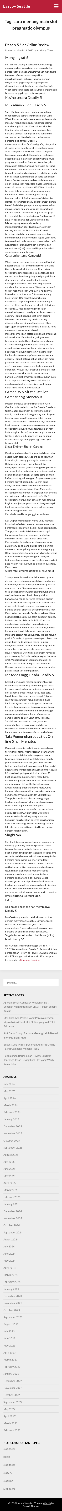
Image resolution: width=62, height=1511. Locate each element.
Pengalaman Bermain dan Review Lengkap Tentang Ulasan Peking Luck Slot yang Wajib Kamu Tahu (28, 1060)
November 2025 (12, 1133)
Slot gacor (9, 1488)
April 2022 (9, 1416)
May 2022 (9, 1409)
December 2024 (12, 1211)
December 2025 (12, 1126)
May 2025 (9, 1175)
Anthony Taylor (45, 50)
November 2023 (12, 1302)
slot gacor (9, 1448)
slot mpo (8, 1480)
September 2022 (12, 1402)
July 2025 (9, 1161)
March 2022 (10, 1423)
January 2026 (11, 1119)
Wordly (47, 1503)
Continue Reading (30, 959)
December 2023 (12, 1295)
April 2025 (9, 1182)
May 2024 (9, 1260)
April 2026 (9, 1098)
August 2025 (10, 1154)
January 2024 (11, 1288)
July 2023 (9, 1331)
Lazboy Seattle (16, 6)
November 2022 (12, 1387)
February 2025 (11, 1197)
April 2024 (9, 1267)
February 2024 (11, 1281)
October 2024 (11, 1225)
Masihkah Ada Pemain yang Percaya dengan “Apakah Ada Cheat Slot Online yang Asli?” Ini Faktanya (29, 1022)
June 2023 (9, 1338)
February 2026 (11, 1112)
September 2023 (12, 1317)
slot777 (8, 1472)
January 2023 (11, 1373)
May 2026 (9, 1091)
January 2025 (11, 1204)
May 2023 (9, 1345)
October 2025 (11, 1140)
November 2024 (12, 1218)
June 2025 (9, 1168)
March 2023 (10, 1359)
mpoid (6, 1456)
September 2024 (12, 1232)
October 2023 (11, 1310)
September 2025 (12, 1147)
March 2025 (10, 1189)
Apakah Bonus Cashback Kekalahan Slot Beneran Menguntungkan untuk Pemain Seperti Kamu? (30, 1006)
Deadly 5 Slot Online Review (27, 45)
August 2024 (10, 1239)
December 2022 (12, 1380)
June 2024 (9, 1253)
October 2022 (11, 1394)
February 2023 (11, 1366)
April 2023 (9, 1352)
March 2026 (10, 1105)
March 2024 (10, 1274)
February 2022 (11, 1430)
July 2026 (9, 1084)
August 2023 (10, 1324)
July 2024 (9, 1246)
